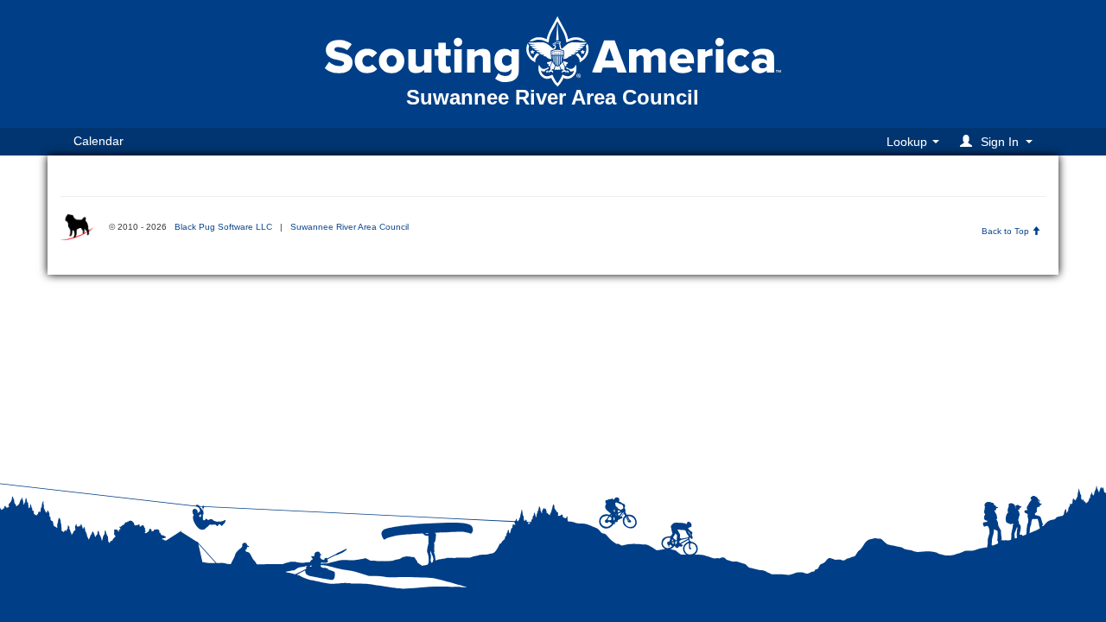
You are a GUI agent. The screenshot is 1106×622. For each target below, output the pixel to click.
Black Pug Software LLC (223, 227)
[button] (999, 141)
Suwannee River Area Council (349, 227)
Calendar (98, 141)
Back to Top (1007, 231)
